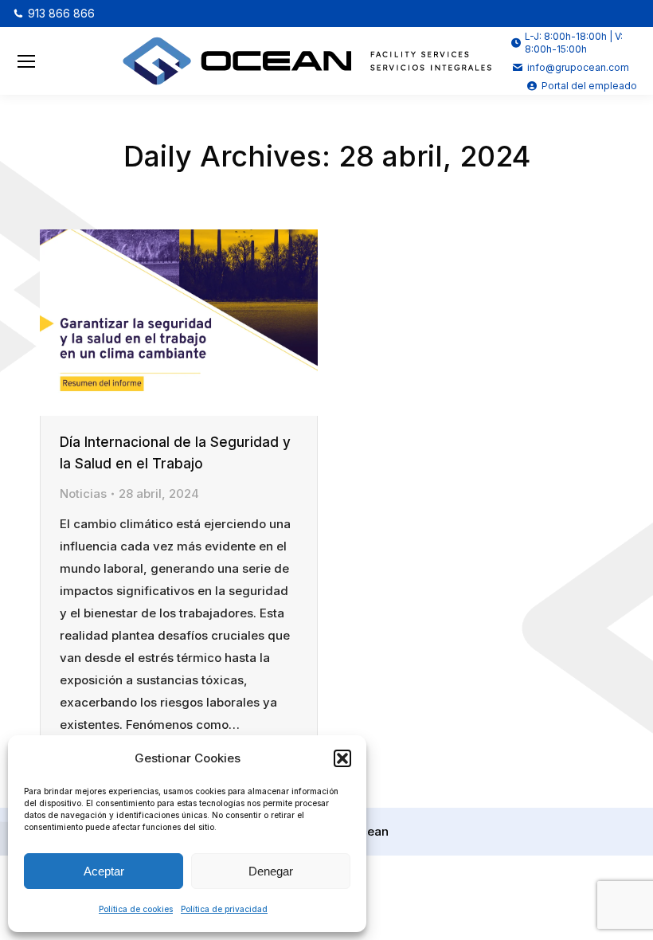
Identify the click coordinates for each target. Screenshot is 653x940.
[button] (342, 758)
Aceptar (104, 871)
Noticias (83, 493)
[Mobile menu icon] (26, 61)
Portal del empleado (589, 86)
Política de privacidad (224, 909)
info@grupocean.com (578, 67)
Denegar (270, 871)
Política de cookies (136, 909)
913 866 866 (61, 13)
